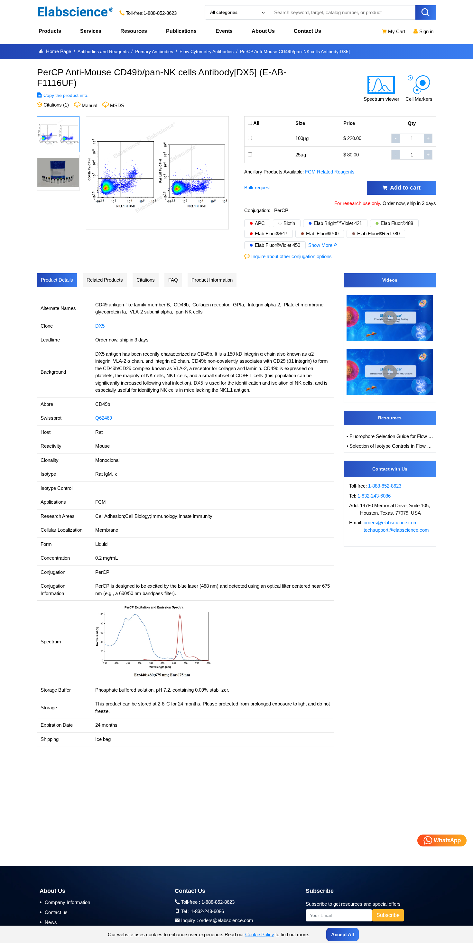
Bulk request (257, 187)
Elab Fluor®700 (322, 233)
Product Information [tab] (212, 280)
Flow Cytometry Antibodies (207, 51)
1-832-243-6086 (374, 496)
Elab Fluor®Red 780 (378, 233)
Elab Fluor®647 (271, 233)
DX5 (100, 326)
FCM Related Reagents (330, 171)
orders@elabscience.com (391, 522)
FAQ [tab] (173, 280)
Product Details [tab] (57, 280)
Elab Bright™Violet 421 (338, 223)
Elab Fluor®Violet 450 (277, 245)
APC (260, 223)
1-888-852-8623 (160, 13)
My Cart (396, 31)
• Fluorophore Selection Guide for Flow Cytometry (390, 436)
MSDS (117, 105)
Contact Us (307, 31)
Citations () (55, 104)
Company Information (65, 902)
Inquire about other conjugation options (291, 256)
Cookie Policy (259, 934)
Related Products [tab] (105, 280)
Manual (89, 105)
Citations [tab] (145, 280)
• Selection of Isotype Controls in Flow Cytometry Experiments (390, 446)
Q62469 (103, 418)
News (48, 922)
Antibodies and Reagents (103, 51)
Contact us (54, 912)
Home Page (58, 51)
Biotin (289, 223)
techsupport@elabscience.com (396, 530)
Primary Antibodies (154, 51)
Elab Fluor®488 (397, 223)
